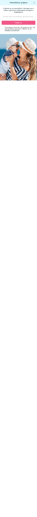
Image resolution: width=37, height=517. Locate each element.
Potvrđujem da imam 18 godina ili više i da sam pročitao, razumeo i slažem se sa (20, 29)
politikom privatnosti (12, 30)
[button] (34, 3)
